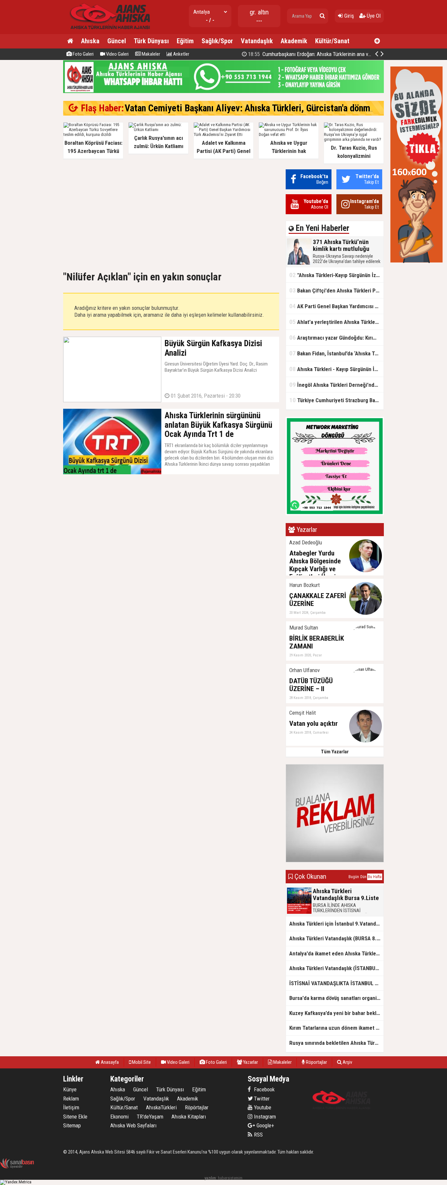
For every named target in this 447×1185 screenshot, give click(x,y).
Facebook (264, 1089)
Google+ (263, 1125)
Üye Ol (373, 15)
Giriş (348, 15)
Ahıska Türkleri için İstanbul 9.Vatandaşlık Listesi (336, 923)
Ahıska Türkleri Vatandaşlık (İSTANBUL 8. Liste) (336, 968)
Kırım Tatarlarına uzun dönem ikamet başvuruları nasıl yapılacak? (336, 1028)
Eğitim (185, 41)
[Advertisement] (171, 215)
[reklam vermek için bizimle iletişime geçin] (416, 261)
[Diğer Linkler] (377, 41)
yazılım (210, 1178)
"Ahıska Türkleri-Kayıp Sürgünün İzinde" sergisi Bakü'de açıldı (336, 275)
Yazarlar (250, 1062)
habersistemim (230, 1178)
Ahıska (90, 41)
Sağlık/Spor (217, 41)
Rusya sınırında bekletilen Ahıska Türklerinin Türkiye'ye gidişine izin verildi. (336, 1043)
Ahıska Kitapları (188, 1116)
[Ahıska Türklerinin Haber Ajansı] (108, 31)
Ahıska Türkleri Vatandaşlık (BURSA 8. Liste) (336, 938)
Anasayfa (109, 1062)
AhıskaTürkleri (161, 1107)
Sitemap (72, 1125)
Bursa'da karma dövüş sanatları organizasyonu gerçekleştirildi (336, 998)
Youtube (262, 1107)
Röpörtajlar (196, 1107)
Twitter (261, 1098)
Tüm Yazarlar (335, 752)
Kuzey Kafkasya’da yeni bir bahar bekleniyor (336, 1013)
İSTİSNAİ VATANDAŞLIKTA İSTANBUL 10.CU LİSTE (336, 983)
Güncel (116, 41)
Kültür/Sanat (332, 41)
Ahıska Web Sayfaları (133, 1125)
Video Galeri (117, 54)
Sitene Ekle (75, 1116)
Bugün (354, 877)
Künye (70, 1089)
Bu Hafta (375, 877)
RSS (258, 1134)
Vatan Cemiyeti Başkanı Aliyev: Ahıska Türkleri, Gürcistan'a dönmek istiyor (265, 108)
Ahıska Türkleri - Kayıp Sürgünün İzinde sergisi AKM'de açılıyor (336, 369)
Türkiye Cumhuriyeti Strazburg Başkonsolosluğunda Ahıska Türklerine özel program (336, 400)
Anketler (180, 54)
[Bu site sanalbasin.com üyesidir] (17, 1167)
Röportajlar (316, 1062)
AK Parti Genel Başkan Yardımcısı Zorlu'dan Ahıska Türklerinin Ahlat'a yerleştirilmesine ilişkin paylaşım (336, 306)
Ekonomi (119, 1116)
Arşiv (347, 1062)
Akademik (294, 41)
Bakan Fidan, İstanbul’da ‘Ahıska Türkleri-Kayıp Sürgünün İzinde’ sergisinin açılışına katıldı (336, 353)
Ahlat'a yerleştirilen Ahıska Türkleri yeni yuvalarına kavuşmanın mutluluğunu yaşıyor (336, 322)
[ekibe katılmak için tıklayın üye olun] (335, 513)
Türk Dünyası (151, 41)
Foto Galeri (83, 54)
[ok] (322, 16)
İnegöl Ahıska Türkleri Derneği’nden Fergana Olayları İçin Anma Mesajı (336, 384)
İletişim (71, 1107)
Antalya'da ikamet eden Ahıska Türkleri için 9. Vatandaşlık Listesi (336, 953)
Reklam (71, 1098)
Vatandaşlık (257, 41)
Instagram (264, 1116)
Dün (363, 877)
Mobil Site (141, 1062)
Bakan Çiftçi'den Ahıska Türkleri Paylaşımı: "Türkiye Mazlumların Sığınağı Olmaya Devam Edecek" (336, 290)
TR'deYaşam (150, 1116)
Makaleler (150, 54)
